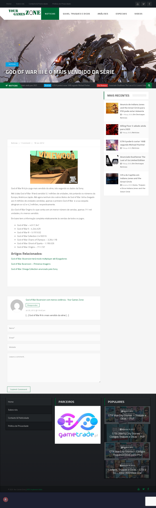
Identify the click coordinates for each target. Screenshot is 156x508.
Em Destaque (91, 85)
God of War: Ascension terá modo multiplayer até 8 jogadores (39, 258)
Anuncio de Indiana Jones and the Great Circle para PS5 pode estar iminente (132, 108)
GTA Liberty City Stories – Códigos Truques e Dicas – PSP (127, 435)
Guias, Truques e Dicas (76, 13)
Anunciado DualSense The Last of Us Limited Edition (117, 85)
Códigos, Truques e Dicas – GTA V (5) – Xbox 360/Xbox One (127, 471)
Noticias (50, 13)
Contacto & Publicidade (38, 3)
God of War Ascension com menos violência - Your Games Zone (55, 299)
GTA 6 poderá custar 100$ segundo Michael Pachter (60, 85)
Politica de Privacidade (61, 3)
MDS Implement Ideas (35, 489)
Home (8, 3)
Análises (103, 13)
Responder (32, 305)
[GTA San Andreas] (54, 167)
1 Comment (25, 143)
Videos (138, 13)
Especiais (121, 13)
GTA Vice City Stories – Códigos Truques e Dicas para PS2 (127, 453)
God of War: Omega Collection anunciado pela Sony (34, 269)
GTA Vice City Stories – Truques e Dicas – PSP (127, 417)
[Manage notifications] (5, 499)
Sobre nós (20, 3)
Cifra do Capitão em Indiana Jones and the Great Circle (130, 178)
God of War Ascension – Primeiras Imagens (31, 263)
